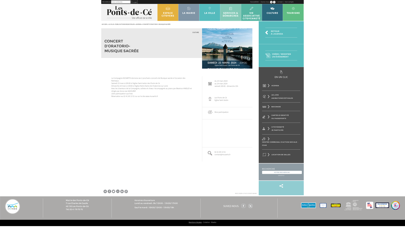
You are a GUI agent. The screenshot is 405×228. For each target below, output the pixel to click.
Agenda (138, 24)
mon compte (289, 2)
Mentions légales (195, 222)
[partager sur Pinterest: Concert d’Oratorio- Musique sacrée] (126, 191)
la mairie (188, 13)
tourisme (293, 13)
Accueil (104, 24)
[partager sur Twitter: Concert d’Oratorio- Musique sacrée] (113, 191)
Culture (272, 13)
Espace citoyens (168, 14)
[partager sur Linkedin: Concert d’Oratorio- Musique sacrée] (122, 191)
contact (280, 2)
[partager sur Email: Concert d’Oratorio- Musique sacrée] (105, 192)
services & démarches (230, 14)
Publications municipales (125, 24)
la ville (209, 13)
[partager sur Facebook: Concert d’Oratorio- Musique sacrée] (109, 191)
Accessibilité (254, 2)
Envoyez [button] (134, 2)
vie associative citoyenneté (251, 15)
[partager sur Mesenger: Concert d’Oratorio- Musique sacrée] (118, 192)
